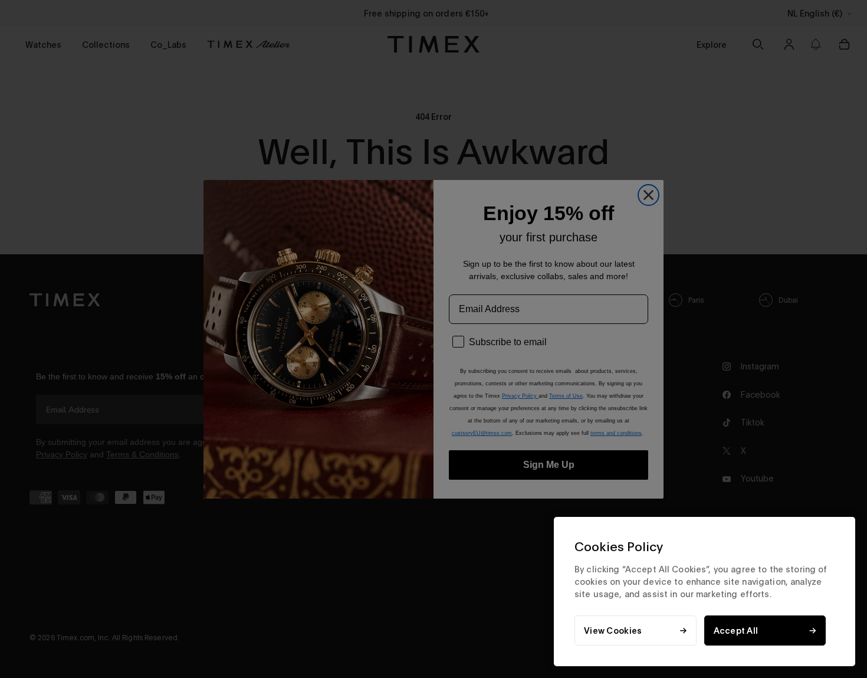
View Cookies (613, 630)
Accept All (736, 630)
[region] (704, 591)
